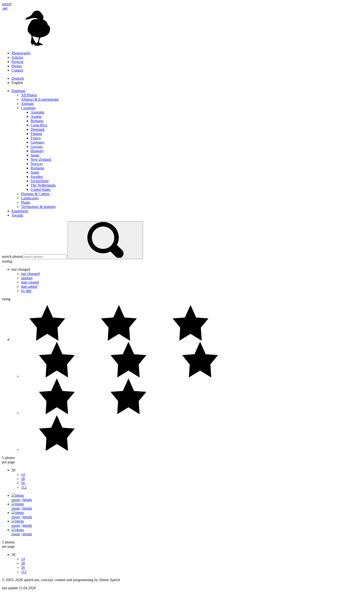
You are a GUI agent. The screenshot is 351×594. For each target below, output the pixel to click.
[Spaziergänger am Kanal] (17, 521)
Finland (36, 134)
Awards (17, 215)
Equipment (19, 211)
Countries (28, 108)
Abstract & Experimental (39, 99)
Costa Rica (39, 125)
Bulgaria (37, 121)
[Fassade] (17, 504)
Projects (17, 62)
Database (18, 91)
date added (29, 286)
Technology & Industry (38, 207)
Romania (37, 168)
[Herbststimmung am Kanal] (17, 530)
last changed (30, 274)
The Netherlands (43, 185)
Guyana (37, 147)
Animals (27, 104)
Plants (25, 202)
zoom (15, 500)
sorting (7, 261)
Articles (17, 57)
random (26, 278)
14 (23, 474)
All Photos (29, 95)
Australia (37, 112)
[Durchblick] (17, 495)
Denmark (38, 129)
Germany (38, 142)
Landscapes (30, 198)
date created (30, 282)
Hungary (37, 151)
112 (24, 487)
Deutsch (17, 78)
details (27, 500)
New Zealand (41, 159)
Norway (37, 164)
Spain (35, 172)
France (36, 138)
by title (26, 291)
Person (16, 66)
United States (41, 189)
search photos (12, 256)
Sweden (37, 177)
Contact (17, 70)
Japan (35, 155)
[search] (105, 240)
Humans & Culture (35, 194)
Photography (21, 53)
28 (23, 479)
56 (23, 483)
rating (6, 299)
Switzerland (39, 181)
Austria (36, 116)
